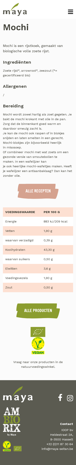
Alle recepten (38, 191)
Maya (15, 9)
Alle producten (38, 310)
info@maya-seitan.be (57, 449)
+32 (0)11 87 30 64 (60, 444)
